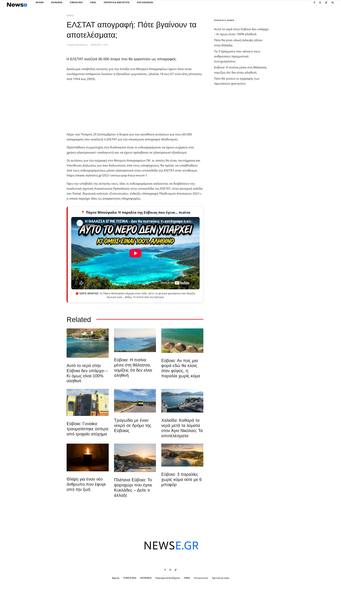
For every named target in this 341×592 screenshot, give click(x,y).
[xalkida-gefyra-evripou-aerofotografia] (182, 400)
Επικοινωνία (201, 577)
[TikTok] (326, 4)
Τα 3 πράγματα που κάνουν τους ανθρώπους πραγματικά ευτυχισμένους (237, 56)
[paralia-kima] (88, 343)
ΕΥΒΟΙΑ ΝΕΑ (76, 2)
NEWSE (70, 15)
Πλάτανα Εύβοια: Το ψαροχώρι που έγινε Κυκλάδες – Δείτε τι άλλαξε (133, 487)
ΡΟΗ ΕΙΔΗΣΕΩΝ (145, 2)
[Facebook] (314, 4)
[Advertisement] (93, 107)
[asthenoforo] (88, 402)
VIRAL (93, 2)
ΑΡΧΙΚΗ (40, 2)
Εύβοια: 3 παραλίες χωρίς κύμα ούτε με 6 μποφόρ (181, 479)
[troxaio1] (135, 400)
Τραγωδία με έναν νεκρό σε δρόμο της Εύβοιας (132, 425)
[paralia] (135, 340)
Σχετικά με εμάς (220, 577)
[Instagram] (320, 4)
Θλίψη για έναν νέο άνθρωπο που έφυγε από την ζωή (86, 484)
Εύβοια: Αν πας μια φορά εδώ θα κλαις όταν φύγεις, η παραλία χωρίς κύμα (180, 368)
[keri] (88, 457)
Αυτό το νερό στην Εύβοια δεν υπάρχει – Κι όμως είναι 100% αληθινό (87, 373)
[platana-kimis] (135, 458)
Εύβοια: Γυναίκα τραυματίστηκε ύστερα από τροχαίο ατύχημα (87, 428)
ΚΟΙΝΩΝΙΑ (56, 2)
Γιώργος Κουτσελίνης (77, 44)
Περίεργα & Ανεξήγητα (116, 2)
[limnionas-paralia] (182, 455)
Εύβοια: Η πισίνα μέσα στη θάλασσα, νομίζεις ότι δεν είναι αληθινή (133, 367)
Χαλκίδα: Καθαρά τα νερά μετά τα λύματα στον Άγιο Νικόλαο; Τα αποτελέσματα (182, 428)
